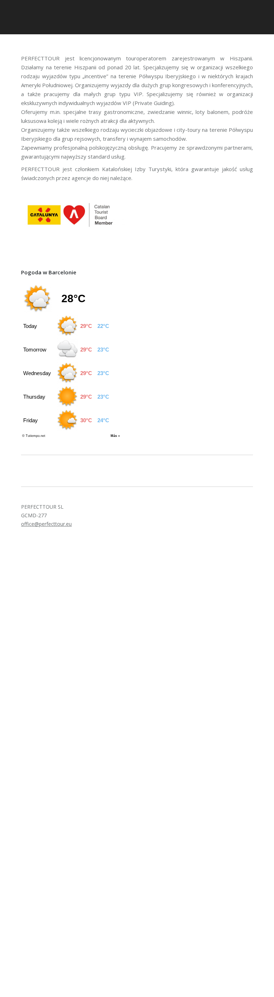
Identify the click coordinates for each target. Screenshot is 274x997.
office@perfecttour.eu (46, 523)
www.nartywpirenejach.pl (42, 724)
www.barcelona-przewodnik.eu (49, 736)
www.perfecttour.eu (37, 699)
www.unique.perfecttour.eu (45, 711)
